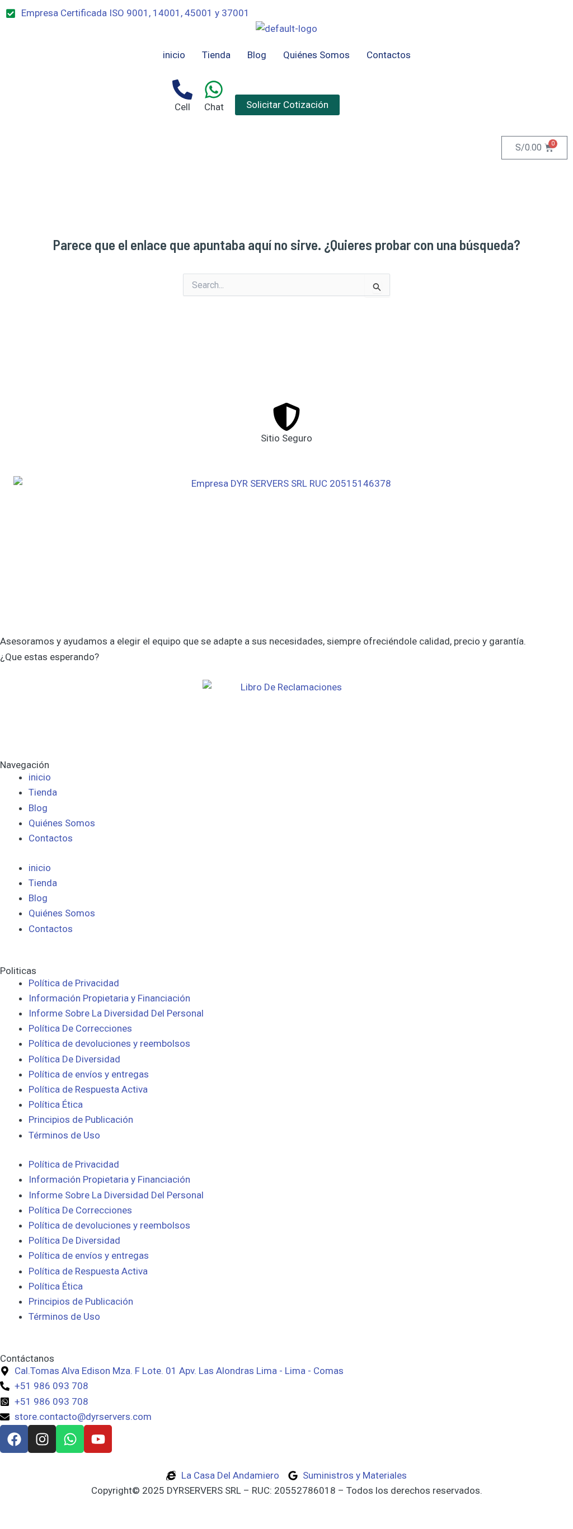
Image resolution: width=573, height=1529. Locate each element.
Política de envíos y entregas (89, 1074)
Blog (256, 54)
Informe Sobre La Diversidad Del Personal (116, 1013)
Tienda (216, 54)
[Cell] (182, 89)
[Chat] (214, 89)
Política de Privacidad (74, 983)
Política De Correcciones (80, 1028)
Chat (214, 106)
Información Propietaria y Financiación (109, 998)
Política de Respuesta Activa (88, 1089)
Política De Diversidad (74, 1059)
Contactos (389, 54)
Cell (182, 106)
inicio (174, 54)
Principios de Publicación (81, 1119)
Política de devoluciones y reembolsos (109, 1043)
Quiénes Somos (316, 54)
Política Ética (56, 1104)
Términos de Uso (64, 1135)
